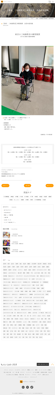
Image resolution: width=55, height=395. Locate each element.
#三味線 (26, 196)
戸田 (33, 337)
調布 (19, 331)
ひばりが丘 (35, 312)
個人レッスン (17, 309)
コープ (44, 291)
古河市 (30, 266)
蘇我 (49, 269)
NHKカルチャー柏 (37, 309)
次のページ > (49, 185)
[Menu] (52, 1)
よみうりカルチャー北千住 (39, 297)
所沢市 (22, 266)
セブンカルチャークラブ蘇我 (29, 288)
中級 (34, 328)
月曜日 (38, 288)
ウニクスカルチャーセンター (22, 279)
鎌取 (33, 334)
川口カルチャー (17, 285)
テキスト (44, 315)
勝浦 (26, 334)
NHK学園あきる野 (35, 282)
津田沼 (37, 334)
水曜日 (16, 288)
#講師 (49, 196)
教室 (45, 325)
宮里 (49, 272)
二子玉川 (37, 331)
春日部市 (49, 291)
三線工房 (6, 217)
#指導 (45, 196)
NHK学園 (5, 276)
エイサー (38, 325)
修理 (18, 315)
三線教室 (19, 325)
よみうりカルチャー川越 (8, 312)
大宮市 (33, 279)
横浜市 (35, 266)
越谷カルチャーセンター (8, 309)
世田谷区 (44, 263)
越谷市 (10, 269)
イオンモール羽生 (6, 282)
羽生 (37, 337)
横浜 (11, 334)
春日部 (11, 337)
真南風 (34, 291)
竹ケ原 (23, 300)
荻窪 (42, 272)
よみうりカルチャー (12, 272)
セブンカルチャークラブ (41, 269)
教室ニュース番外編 (8, 215)
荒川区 (49, 263)
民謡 (40, 321)
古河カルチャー (15, 294)
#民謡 (10, 200)
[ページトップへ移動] (52, 364)
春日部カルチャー (6, 294)
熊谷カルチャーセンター (8, 291)
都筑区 (29, 312)
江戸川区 (14, 269)
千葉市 (13, 266)
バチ (25, 315)
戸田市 (47, 294)
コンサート (20, 269)
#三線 (21, 196)
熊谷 (27, 337)
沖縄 (29, 321)
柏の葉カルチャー (36, 306)
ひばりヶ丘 (31, 331)
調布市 (26, 266)
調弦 (42, 318)
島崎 (30, 291)
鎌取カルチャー (18, 303)
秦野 (8, 334)
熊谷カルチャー (12, 276)
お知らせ (49, 321)
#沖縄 (16, 196)
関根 (24, 272)
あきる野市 (34, 263)
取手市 (4, 263)
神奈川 (48, 331)
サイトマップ (33, 377)
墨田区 (29, 263)
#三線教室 (6, 196)
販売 (21, 315)
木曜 (12, 318)
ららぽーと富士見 (39, 300)
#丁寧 (31, 196)
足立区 (39, 266)
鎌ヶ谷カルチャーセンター (26, 309)
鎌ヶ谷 (29, 334)
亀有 (8, 331)
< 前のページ (5, 185)
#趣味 (22, 200)
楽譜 (33, 325)
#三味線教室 (38, 200)
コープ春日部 (18, 300)
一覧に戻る (27, 185)
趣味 (10, 321)
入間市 (16, 263)
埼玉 (45, 334)
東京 (45, 318)
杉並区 (29, 269)
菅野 (33, 285)
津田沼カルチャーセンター (8, 288)
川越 (23, 337)
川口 (20, 337)
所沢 (30, 337)
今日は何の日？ (7, 212)
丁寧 (9, 328)
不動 (4, 318)
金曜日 (21, 288)
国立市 (34, 269)
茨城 (45, 331)
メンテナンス (14, 328)
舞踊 (24, 325)
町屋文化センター (6, 279)
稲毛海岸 (19, 334)
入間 (4, 337)
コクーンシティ (39, 279)
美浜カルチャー (6, 285)
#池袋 (44, 200)
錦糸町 (22, 331)
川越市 (17, 266)
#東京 (31, 200)
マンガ (38, 318)
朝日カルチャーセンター (16, 282)
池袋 (14, 321)
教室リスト (5, 321)
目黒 (41, 331)
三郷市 (14, 315)
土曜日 (42, 288)
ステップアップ (19, 276)
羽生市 (25, 269)
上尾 (49, 334)
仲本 (45, 272)
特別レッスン (48, 312)
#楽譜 (40, 196)
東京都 (28, 272)
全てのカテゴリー (8, 210)
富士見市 (39, 263)
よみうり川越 (37, 272)
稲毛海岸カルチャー (24, 294)
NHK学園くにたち (26, 282)
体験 (49, 318)
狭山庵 (48, 315)
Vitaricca (21, 318)
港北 (4, 334)
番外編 (8, 318)
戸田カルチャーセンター (8, 297)
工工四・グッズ (7, 220)
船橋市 (9, 266)
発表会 (11, 325)
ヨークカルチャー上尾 (27, 297)
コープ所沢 (39, 291)
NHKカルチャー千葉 (30, 300)
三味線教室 (29, 325)
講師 (4, 325)
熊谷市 (4, 266)
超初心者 (5, 328)
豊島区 (47, 328)
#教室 (12, 196)
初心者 (27, 328)
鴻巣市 (43, 266)
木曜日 (22, 291)
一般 (4, 315)
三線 (8, 325)
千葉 (14, 334)
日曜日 (26, 291)
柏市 (8, 263)
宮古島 (44, 321)
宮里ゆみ (5, 272)
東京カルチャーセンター (45, 276)
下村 (32, 272)
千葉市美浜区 (45, 282)
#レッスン (16, 200)
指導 (15, 325)
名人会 (39, 315)
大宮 (8, 337)
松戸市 (41, 334)
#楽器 (36, 196)
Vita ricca (26, 318)
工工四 (38, 328)
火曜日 (41, 285)
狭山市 (24, 263)
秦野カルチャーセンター (8, 303)
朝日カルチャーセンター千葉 (40, 303)
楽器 (42, 325)
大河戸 (13, 279)
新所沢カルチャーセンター (8, 300)
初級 (20, 328)
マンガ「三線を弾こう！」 (10, 222)
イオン (16, 297)
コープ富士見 (41, 312)
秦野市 (46, 300)
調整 (23, 328)
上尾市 (20, 297)
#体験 (26, 200)
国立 (15, 331)
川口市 (16, 337)
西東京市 (5, 269)
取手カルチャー (6, 306)
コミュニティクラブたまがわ (29, 276)
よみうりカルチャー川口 (39, 294)
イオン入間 (17, 291)
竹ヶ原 (37, 285)
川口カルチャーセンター (26, 285)
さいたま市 (9, 315)
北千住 (11, 331)
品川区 (12, 263)
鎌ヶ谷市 (19, 272)
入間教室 (31, 294)
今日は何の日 (18, 321)
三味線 (42, 328)
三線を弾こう (32, 318)
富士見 (41, 337)
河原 (38, 276)
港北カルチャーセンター (22, 312)
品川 (27, 331)
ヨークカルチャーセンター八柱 (17, 306)
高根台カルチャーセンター (27, 303)
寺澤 (31, 328)
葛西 (4, 331)
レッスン (25, 321)
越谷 (20, 263)
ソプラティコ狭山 (28, 306)
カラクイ (34, 315)
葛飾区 (47, 266)
